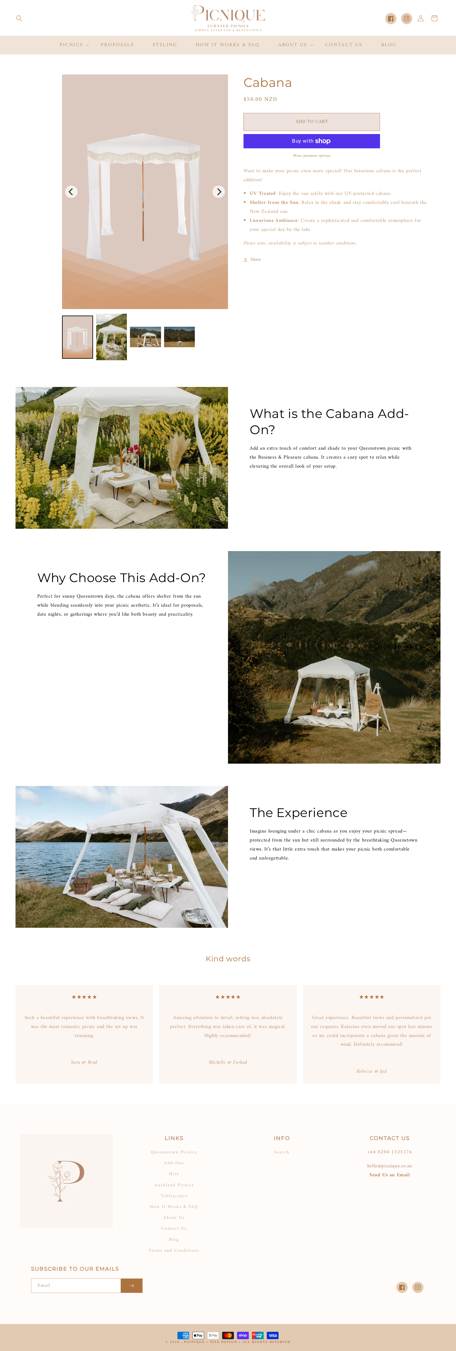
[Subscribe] (131, 1286)
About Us (174, 1218)
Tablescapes (174, 1196)
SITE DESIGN (223, 1342)
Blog (174, 1240)
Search (281, 1152)
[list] (145, 191)
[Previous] (71, 192)
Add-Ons (174, 1163)
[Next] (218, 192)
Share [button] (256, 259)
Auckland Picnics (174, 1185)
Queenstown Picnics (174, 1152)
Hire (174, 1174)
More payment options (311, 156)
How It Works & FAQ (174, 1207)
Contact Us (174, 1228)
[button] (19, 18)
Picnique (194, 1342)
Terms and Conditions (174, 1250)
